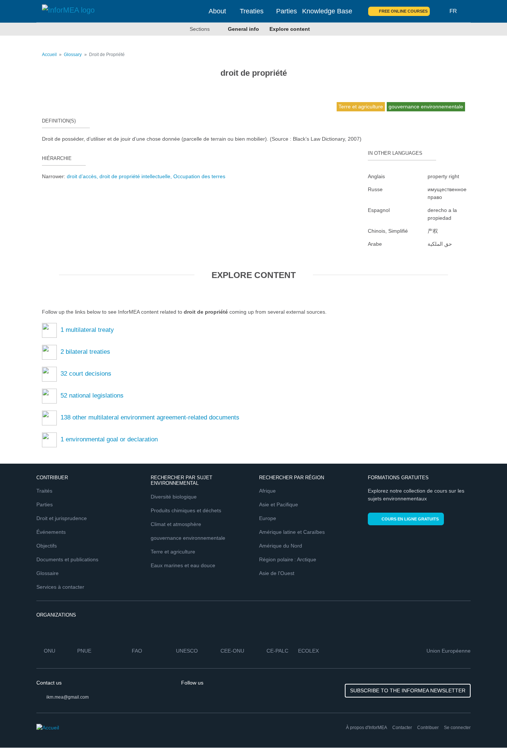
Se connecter (457, 727)
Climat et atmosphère (176, 524)
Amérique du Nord (280, 546)
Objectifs (46, 546)
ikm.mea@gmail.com (67, 697)
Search (439, 11)
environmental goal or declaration (109, 439)
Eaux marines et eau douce (183, 565)
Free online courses (403, 11)
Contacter (402, 727)
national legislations (92, 395)
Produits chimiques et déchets (186, 510)
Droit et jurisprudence (61, 518)
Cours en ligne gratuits (410, 519)
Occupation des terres (199, 176)
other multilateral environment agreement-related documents (149, 417)
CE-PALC (277, 651)
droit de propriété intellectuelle (134, 176)
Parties (286, 11)
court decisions (85, 373)
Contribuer (428, 727)
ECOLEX (308, 651)
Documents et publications (67, 559)
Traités (44, 491)
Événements (51, 532)
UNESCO (187, 651)
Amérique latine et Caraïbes (292, 532)
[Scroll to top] (485, 726)
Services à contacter (60, 587)
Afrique (267, 491)
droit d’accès (82, 176)
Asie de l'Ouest (276, 573)
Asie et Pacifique (278, 504)
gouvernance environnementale (188, 538)
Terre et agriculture (173, 552)
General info (243, 29)
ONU (49, 651)
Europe (267, 518)
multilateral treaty (87, 329)
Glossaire (47, 573)
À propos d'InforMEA (366, 727)
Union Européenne (448, 651)
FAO (137, 651)
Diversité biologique (174, 497)
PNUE (84, 651)
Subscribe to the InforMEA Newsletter (407, 690)
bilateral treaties (85, 351)
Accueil (49, 54)
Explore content (289, 29)
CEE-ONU (232, 651)
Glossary (73, 54)
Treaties (252, 11)
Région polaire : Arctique (287, 559)
